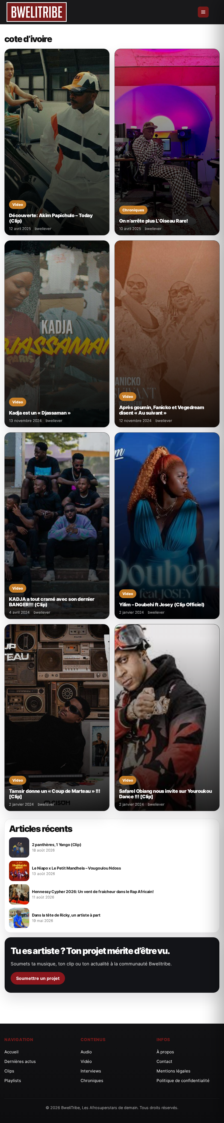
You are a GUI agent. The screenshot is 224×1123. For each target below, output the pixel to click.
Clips (9, 1071)
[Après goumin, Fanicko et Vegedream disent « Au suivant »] (167, 334)
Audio (86, 1051)
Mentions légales (173, 1071)
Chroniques (92, 1080)
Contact (164, 1061)
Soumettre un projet (38, 978)
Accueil (11, 1051)
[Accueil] (37, 12)
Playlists (12, 1080)
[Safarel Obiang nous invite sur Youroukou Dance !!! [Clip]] (167, 717)
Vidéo (86, 1061)
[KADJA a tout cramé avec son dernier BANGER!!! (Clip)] (57, 526)
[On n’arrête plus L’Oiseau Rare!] (167, 142)
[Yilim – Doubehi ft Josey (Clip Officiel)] (167, 526)
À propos (165, 1051)
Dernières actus (20, 1061)
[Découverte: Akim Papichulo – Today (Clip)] (57, 142)
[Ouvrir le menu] (203, 12)
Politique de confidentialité (183, 1080)
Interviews (91, 1071)
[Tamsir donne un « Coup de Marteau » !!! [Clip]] (57, 717)
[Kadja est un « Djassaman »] (57, 334)
